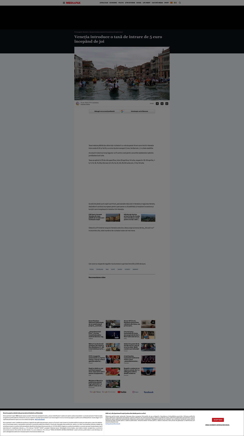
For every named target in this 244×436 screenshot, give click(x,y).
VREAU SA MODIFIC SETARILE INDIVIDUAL (217, 425)
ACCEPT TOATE (218, 420)
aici (25, 428)
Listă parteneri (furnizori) (113, 424)
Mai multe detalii (40, 419)
